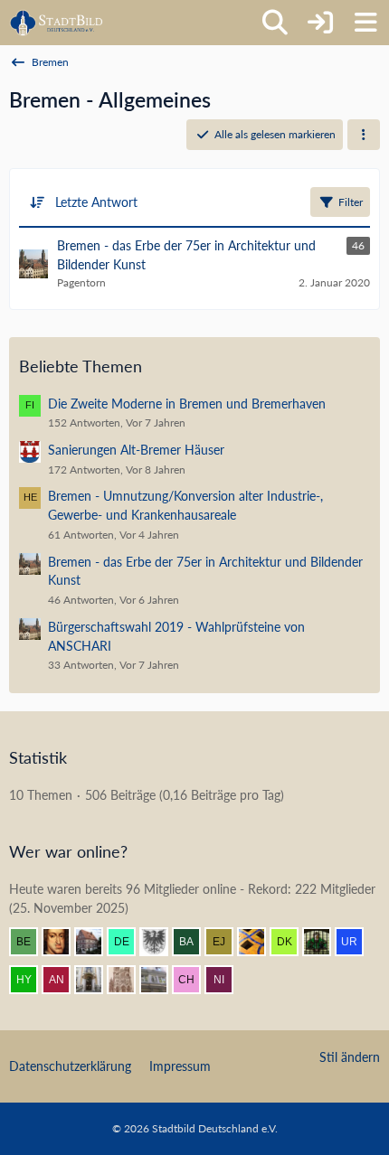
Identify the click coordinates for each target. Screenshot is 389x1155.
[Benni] (258, 941)
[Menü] (365, 23)
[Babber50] (193, 941)
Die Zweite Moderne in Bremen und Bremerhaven (187, 403)
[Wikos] (161, 979)
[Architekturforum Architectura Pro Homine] (56, 23)
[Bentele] (96, 941)
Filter (350, 202)
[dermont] (128, 941)
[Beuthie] (30, 941)
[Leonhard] (96, 979)
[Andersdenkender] (63, 979)
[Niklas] (226, 979)
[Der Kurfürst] (291, 941)
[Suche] (275, 23)
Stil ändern (349, 1057)
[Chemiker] (193, 979)
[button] (363, 134)
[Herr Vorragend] (63, 941)
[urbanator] (356, 941)
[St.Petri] (324, 941)
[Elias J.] (226, 941)
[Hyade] (30, 979)
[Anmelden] (320, 22)
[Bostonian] (128, 979)
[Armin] (161, 941)
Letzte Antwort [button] (96, 202)
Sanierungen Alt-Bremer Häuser (136, 449)
